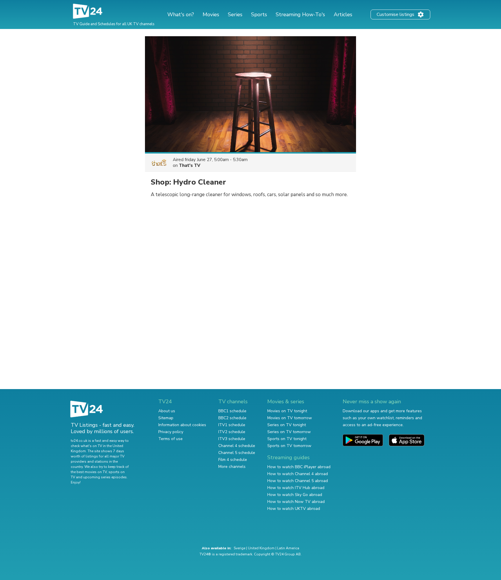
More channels (232, 466)
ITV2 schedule (231, 432)
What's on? (180, 14)
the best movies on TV (89, 472)
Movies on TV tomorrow (289, 418)
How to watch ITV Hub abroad (295, 487)
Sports (259, 14)
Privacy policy (170, 432)
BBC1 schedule (232, 411)
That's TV (189, 165)
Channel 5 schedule (236, 452)
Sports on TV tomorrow (289, 445)
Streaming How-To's (300, 14)
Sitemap (165, 418)
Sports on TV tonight (286, 439)
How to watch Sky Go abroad (294, 494)
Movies (211, 14)
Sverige (239, 548)
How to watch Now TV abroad (296, 501)
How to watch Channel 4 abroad (297, 474)
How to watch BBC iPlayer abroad (299, 467)
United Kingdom (261, 548)
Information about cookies (182, 425)
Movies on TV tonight (287, 411)
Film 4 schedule (232, 459)
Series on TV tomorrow (289, 432)
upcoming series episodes (105, 477)
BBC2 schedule (232, 418)
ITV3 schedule (231, 439)
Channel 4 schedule (236, 445)
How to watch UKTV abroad (293, 508)
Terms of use (170, 439)
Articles (343, 14)
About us (166, 411)
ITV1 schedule (231, 425)
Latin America (288, 548)
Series (235, 14)
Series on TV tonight (286, 425)
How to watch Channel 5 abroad (297, 481)
